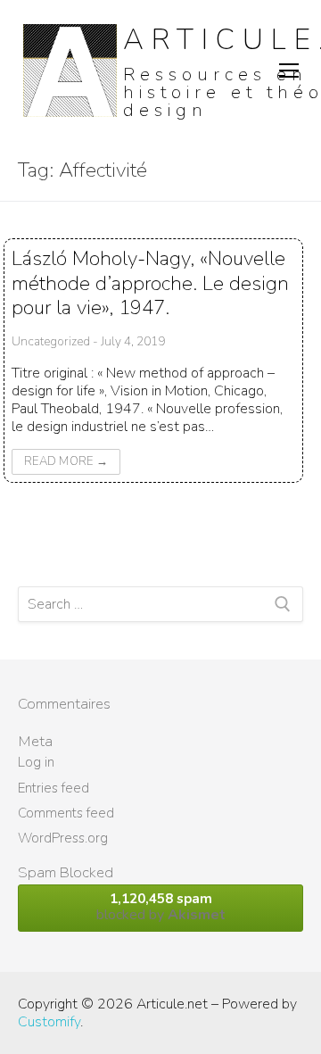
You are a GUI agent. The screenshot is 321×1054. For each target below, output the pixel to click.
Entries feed (53, 788)
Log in (36, 762)
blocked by (161, 907)
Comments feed (66, 813)
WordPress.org (63, 838)
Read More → (66, 461)
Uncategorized (51, 341)
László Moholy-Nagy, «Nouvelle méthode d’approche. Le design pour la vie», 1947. (150, 283)
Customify (49, 1022)
